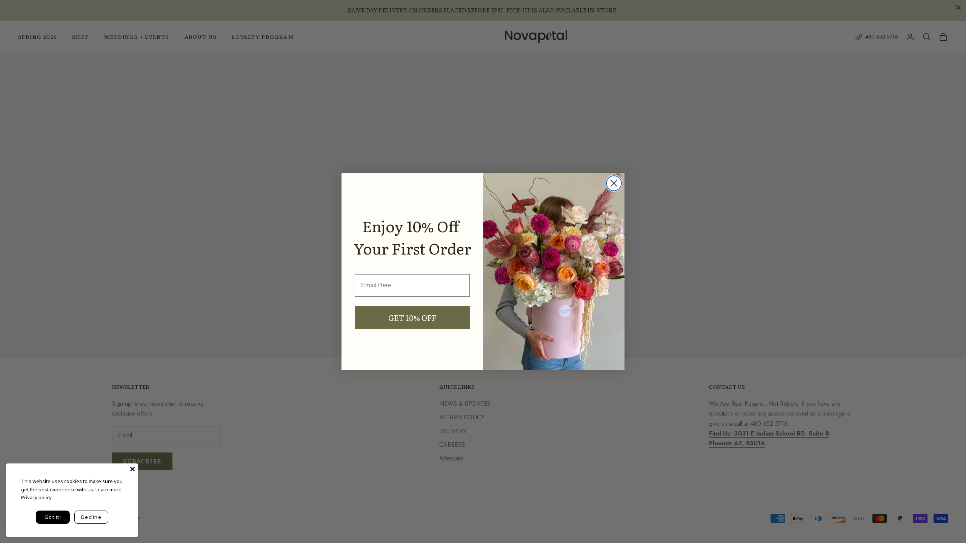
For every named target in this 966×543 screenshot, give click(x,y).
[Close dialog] (613, 183)
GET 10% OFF (412, 317)
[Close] (132, 469)
